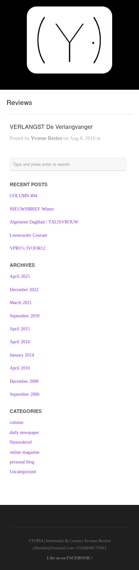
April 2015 (20, 328)
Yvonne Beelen (46, 138)
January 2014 (22, 355)
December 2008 (24, 381)
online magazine (24, 452)
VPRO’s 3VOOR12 (27, 248)
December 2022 (24, 289)
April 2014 (20, 341)
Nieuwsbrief (21, 442)
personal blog (22, 462)
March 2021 (21, 302)
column (16, 422)
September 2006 (24, 394)
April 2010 (20, 368)
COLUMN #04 (23, 195)
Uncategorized (23, 471)
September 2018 (24, 316)
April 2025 (20, 276)
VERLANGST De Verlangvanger (51, 126)
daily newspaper (24, 432)
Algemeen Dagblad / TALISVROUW (44, 222)
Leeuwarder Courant (28, 235)
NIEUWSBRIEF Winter (32, 209)
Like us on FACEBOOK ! (69, 558)
